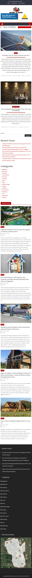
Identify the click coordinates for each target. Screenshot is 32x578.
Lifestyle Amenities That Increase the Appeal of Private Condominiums (15, 230)
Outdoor (4, 188)
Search (2, 133)
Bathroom (4, 171)
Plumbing (4, 192)
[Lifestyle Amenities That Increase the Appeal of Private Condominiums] (16, 215)
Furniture (4, 178)
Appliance (4, 169)
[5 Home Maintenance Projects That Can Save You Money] (16, 92)
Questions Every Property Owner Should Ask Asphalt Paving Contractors (15, 328)
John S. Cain (16, 127)
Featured (4, 177)
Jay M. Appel (18, 75)
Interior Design (16, 106)
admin (3, 235)
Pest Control (5, 190)
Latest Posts (6, 203)
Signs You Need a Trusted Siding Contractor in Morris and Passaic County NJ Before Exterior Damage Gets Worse (16, 375)
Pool (3, 193)
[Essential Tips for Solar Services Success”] (16, 40)
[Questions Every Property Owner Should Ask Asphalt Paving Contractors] (16, 313)
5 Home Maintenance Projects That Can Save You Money (16, 109)
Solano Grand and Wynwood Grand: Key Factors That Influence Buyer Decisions (16, 470)
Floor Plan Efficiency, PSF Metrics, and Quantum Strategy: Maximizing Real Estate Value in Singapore (15, 279)
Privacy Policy (22, 3)
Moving (4, 186)
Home (8, 3)
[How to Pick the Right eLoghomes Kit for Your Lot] (16, 407)
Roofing (4, 197)
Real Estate (5, 195)
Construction (5, 175)
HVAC (3, 182)
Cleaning (4, 173)
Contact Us (14, 3)
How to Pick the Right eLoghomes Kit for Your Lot (15, 422)
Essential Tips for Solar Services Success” (16, 55)
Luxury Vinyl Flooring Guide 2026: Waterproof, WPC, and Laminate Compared (16, 465)
